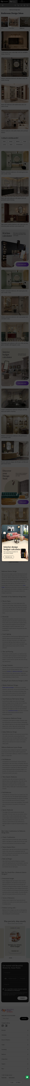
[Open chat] (27, 1077)
